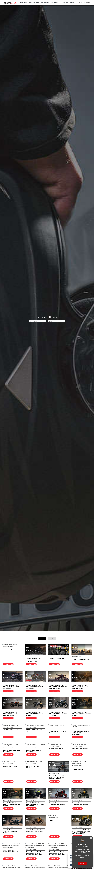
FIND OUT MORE (8, 664)
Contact (72, 2)
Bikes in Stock (32, 2)
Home (21, 2)
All (42, 638)
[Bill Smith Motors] (10, 2)
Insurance (62, 2)
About (67, 2)
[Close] (91, 838)
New (52, 638)
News (52, 2)
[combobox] (37, 321)
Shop (42, 2)
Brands (25, 2)
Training (56, 2)
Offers (38, 2)
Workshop (46, 2)
